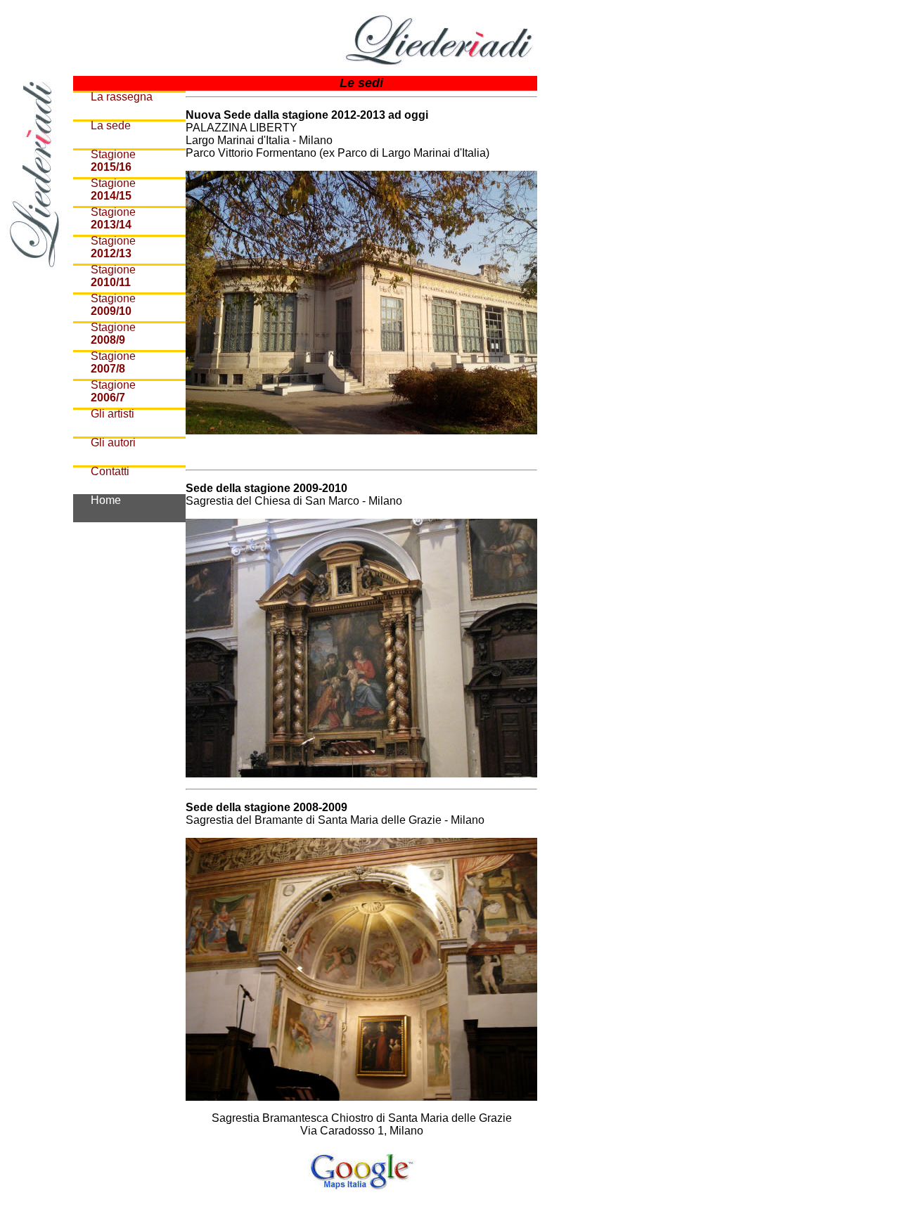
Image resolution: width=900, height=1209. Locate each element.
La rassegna (122, 97)
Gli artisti (112, 414)
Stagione (113, 160)
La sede (111, 125)
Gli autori (113, 442)
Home (106, 500)
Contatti (110, 471)
